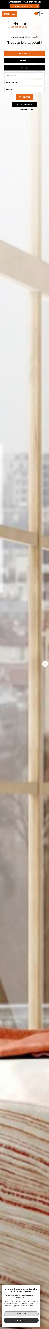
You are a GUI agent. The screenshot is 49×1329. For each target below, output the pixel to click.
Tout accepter (21, 1320)
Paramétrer (21, 1314)
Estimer (24, 68)
